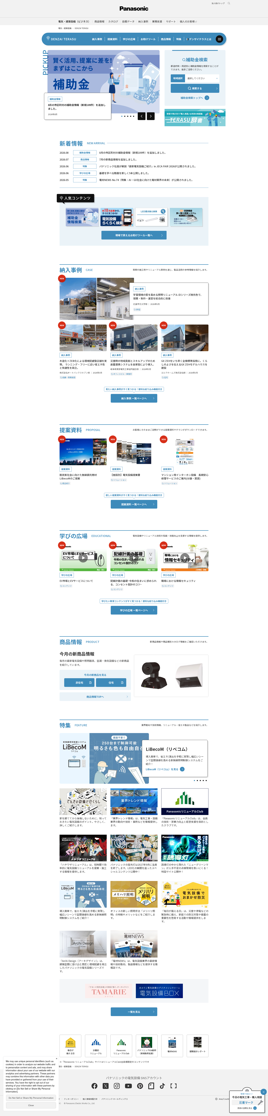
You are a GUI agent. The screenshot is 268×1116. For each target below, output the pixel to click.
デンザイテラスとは (200, 39)
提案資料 (112, 39)
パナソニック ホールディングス (114, 1099)
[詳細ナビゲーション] (219, 39)
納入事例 (97, 39)
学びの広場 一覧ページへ (134, 610)
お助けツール (148, 39)
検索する (197, 88)
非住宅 (79, 682)
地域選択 (178, 78)
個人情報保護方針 (90, 1099)
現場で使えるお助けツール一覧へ (134, 235)
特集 (178, 39)
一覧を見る (134, 1012)
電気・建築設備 (64, 28)
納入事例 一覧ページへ (134, 398)
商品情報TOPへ (95, 697)
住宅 (111, 682)
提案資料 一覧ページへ (134, 504)
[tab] (121, 116)
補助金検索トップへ (192, 98)
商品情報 (166, 39)
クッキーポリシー (71, 1099)
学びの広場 (129, 39)
